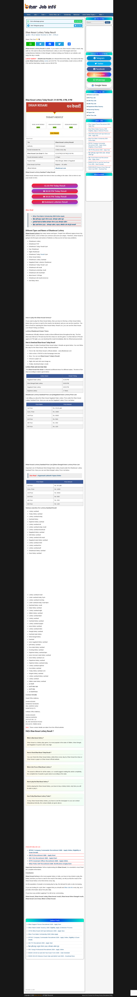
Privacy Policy (99, 995)
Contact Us (91, 995)
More (100, 15)
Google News (100, 85)
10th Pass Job (92, 100)
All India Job (33, 847)
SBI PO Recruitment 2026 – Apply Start (42, 855)
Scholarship (67, 15)
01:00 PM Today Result (54, 186)
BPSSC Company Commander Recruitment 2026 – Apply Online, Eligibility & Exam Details (97, 145)
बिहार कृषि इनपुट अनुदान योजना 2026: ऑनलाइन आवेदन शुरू (48, 219)
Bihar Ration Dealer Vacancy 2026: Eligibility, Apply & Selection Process (50, 927)
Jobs (35, 15)
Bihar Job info (68, 887)
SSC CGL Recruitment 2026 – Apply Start (43, 858)
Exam (43, 15)
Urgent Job (91, 112)
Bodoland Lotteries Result (56, 202)
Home (28, 15)
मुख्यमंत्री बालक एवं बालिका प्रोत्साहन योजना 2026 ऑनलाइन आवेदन (50, 222)
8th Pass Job (92, 97)
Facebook (100, 69)
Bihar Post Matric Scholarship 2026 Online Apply (48, 216)
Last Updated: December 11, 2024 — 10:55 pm (45, 35)
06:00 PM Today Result (55, 191)
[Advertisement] (55, 82)
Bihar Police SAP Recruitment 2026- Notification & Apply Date (50, 863)
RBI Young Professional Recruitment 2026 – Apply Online (46, 949)
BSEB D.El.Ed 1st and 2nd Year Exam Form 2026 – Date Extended (49, 953)
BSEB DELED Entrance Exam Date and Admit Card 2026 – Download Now (51, 956)
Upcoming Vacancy (93, 109)
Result (42, 254)
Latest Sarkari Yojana (88, 15)
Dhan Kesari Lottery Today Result (41, 32)
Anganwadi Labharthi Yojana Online (49, 475)
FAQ (111, 995)
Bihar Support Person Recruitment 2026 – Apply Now (44, 924)
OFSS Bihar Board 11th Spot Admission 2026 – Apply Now (46, 931)
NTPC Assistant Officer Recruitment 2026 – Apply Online (48, 861)
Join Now (78, 21)
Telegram (100, 58)
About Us (84, 995)
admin (28, 35)
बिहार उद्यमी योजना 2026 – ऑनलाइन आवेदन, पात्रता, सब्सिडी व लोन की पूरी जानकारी (54, 224)
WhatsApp (100, 80)
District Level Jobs (93, 95)
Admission (76, 15)
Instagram (100, 74)
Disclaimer (106, 995)
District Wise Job (54, 15)
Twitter (100, 64)
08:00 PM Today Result (55, 196)
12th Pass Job (92, 103)
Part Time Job (92, 115)
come (46, 61)
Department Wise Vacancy (95, 106)
